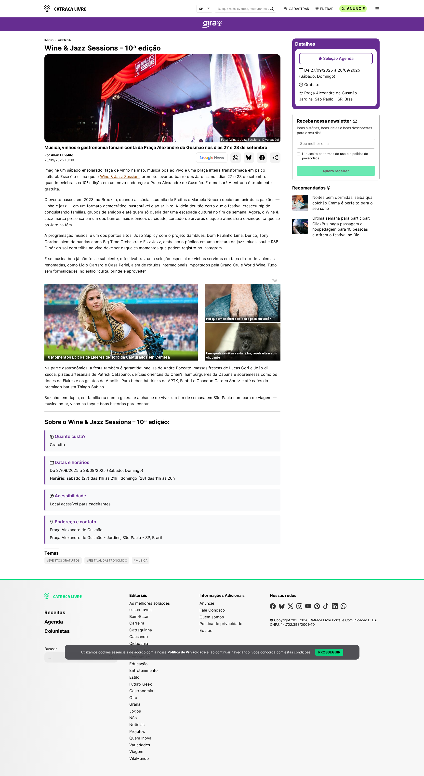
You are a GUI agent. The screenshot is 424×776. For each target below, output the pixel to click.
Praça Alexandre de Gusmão (76, 529)
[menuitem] (81, 614)
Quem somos (211, 616)
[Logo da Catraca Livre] (65, 8)
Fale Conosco (212, 610)
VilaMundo (139, 758)
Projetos (137, 731)
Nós (133, 717)
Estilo (134, 677)
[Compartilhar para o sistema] (275, 157)
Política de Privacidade (187, 652)
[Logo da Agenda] (212, 25)
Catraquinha (140, 629)
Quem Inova (140, 738)
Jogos (135, 711)
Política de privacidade (220, 623)
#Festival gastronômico (106, 560)
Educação (138, 663)
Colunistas (57, 631)
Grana (134, 704)
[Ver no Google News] (211, 157)
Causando (138, 636)
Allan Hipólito (62, 155)
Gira (133, 697)
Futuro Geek (140, 684)
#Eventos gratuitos (63, 560)
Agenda (64, 40)
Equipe (205, 630)
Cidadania (138, 643)
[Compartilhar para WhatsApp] (235, 157)
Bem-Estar (139, 616)
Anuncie (356, 8)
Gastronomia (141, 690)
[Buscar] (272, 9)
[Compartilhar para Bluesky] (249, 157)
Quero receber (336, 171)
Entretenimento (143, 670)
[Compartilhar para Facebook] (262, 157)
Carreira (136, 623)
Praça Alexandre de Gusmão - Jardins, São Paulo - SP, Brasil (106, 537)
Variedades (139, 744)
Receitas (54, 612)
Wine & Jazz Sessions (120, 176)
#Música (140, 560)
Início (48, 40)
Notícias (137, 724)
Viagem (136, 751)
